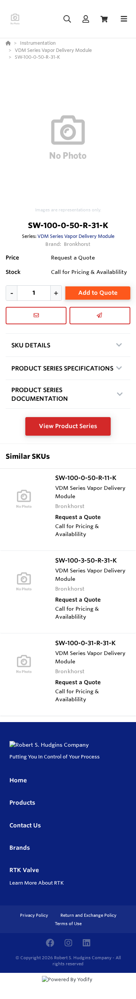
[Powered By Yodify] (68, 986)
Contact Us (25, 825)
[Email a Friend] (100, 315)
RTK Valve (24, 870)
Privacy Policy (34, 915)
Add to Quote (97, 292)
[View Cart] (104, 19)
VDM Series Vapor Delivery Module (75, 236)
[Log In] (85, 19)
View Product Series (68, 426)
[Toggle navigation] (124, 19)
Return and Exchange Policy (88, 915)
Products (22, 802)
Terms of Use (68, 923)
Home (18, 780)
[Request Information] (36, 315)
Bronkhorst (77, 244)
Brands (19, 847)
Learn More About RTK (36, 883)
